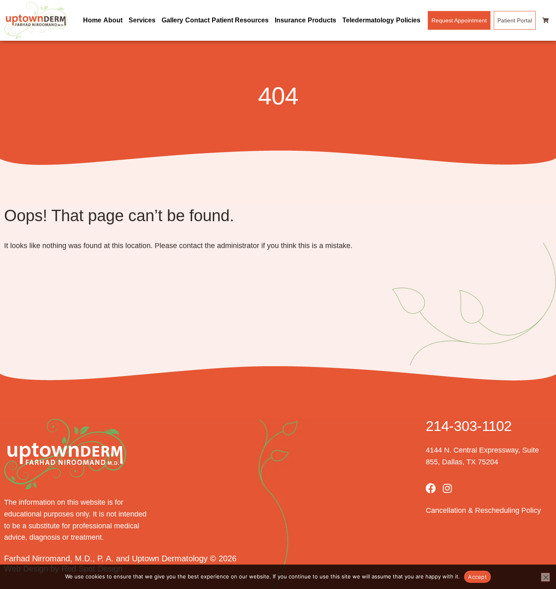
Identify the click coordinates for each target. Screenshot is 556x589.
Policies (408, 20)
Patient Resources (240, 20)
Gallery (172, 20)
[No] (545, 577)
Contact (197, 20)
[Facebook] (431, 488)
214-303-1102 (469, 426)
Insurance (290, 20)
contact (191, 246)
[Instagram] (447, 488)
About (113, 20)
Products (322, 20)
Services (142, 20)
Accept (477, 577)
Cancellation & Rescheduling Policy (483, 510)
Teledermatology (368, 20)
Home (92, 20)
